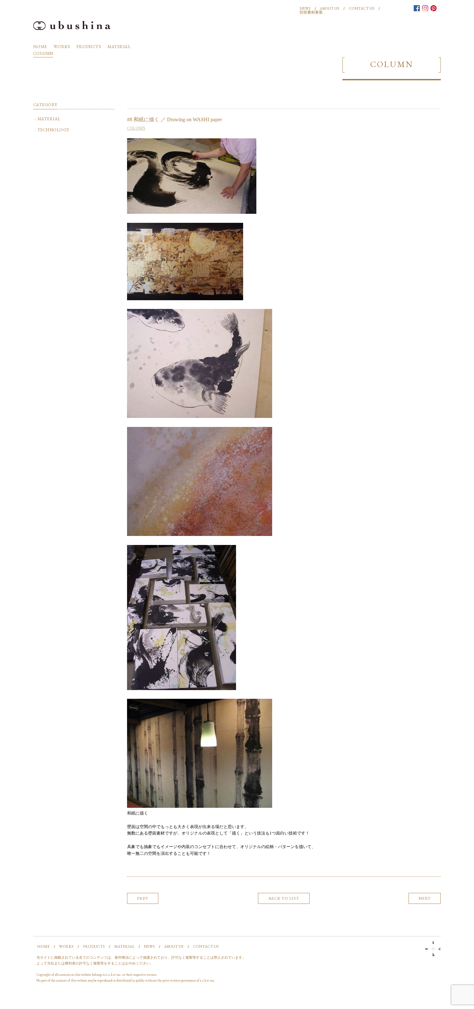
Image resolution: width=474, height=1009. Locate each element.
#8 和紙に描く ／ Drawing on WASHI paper (174, 119)
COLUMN (43, 53)
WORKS (62, 46)
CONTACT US (361, 8)
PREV (142, 898)
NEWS (305, 8)
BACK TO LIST (284, 898)
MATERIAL (119, 46)
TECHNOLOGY (53, 130)
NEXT (425, 898)
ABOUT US (329, 8)
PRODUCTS (88, 46)
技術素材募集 (311, 12)
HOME (40, 46)
